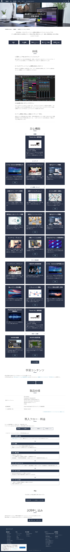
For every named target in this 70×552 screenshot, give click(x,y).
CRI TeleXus (9, 533)
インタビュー (28, 536)
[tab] (23, 429)
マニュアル (39, 382)
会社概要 (56, 533)
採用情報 (56, 536)
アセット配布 (47, 544)
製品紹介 (7, 1)
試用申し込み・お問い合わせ (35, 520)
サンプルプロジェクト (20, 539)
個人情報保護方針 (15, 548)
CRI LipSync (9, 542)
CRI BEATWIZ (9, 543)
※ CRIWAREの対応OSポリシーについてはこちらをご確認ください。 (54, 411)
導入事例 (14, 1)
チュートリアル (31, 382)
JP (63, 1)
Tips (17, 536)
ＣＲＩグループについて (30, 1)
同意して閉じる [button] (22, 547)
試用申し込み (47, 539)
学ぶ (11, 1)
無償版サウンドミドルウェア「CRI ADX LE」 (46, 377)
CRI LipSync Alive (10, 540)
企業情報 (56, 531)
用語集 (18, 537)
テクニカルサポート (48, 537)
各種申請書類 (47, 536)
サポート (23, 1)
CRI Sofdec (9, 537)
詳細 (15, 182)
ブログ (19, 1)
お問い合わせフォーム (16, 438)
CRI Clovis (8, 539)
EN (65, 1)
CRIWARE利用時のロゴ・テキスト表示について (49, 543)
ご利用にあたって (48, 546)
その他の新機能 (35, 362)
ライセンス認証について (49, 540)
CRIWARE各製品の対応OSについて (49, 534)
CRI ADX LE (9, 536)
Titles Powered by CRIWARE (29, 534)
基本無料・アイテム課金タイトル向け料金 (36, 500)
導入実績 (27, 531)
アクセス (56, 537)
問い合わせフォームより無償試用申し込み (21, 377)
